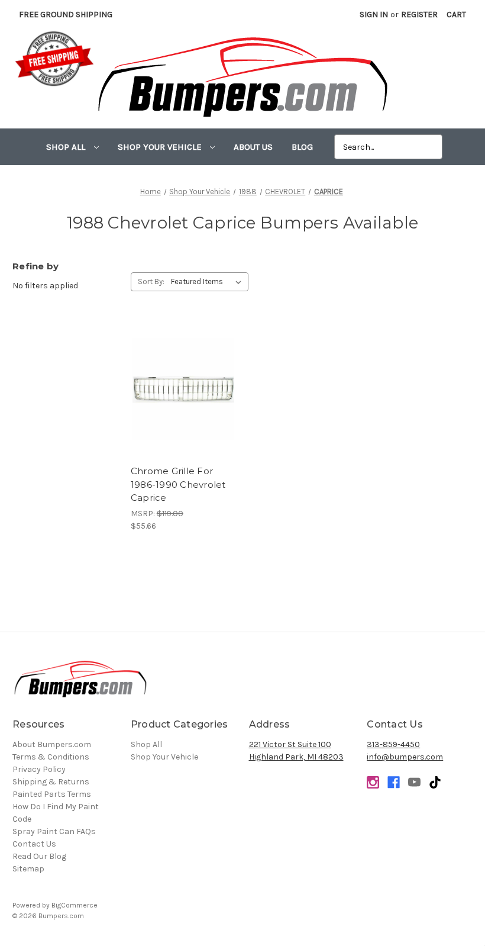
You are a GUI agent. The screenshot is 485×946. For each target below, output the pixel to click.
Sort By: (151, 281)
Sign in (374, 14)
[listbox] (208, 282)
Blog (302, 146)
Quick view (183, 379)
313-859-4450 (393, 744)
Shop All (67, 146)
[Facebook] (393, 782)
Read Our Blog (39, 856)
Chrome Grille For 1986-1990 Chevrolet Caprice (178, 484)
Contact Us (34, 844)
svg (435, 782)
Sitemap (28, 869)
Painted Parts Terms (51, 794)
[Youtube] (414, 782)
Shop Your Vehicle (161, 146)
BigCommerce (74, 905)
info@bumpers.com (405, 757)
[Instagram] (373, 782)
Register (419, 14)
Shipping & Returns (50, 782)
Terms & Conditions (50, 757)
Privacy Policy (39, 769)
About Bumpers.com (51, 744)
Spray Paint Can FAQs (54, 831)
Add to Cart (183, 399)
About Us (253, 146)
